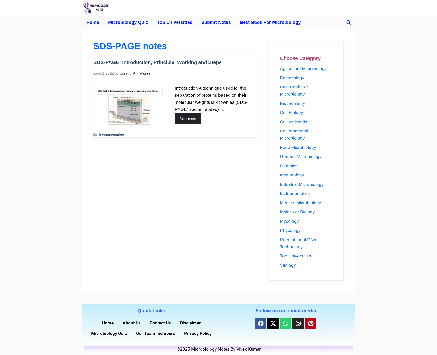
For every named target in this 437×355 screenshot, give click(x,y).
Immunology (292, 175)
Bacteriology (292, 77)
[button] (348, 22)
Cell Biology (291, 112)
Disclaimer (190, 323)
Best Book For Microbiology (270, 22)
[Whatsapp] (285, 323)
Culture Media (293, 121)
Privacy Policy (197, 333)
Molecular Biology (297, 212)
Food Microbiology (298, 147)
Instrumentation (111, 135)
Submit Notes (216, 22)
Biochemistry (292, 103)
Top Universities (174, 22)
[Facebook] (260, 323)
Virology (288, 265)
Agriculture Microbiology (303, 68)
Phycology (290, 230)
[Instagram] (298, 323)
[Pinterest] (310, 323)
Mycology (289, 221)
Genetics (288, 165)
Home (92, 22)
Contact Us (160, 323)
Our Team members (155, 333)
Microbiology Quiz (128, 22)
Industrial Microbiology (302, 184)
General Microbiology (301, 156)
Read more (187, 119)
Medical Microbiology (300, 202)
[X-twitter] (273, 323)
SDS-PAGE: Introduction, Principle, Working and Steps (157, 62)
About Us (132, 323)
